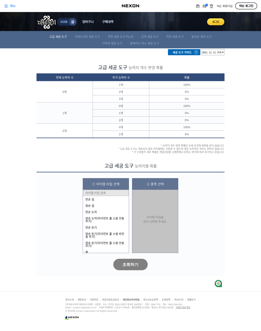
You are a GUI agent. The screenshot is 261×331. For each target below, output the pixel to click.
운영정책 (166, 299)
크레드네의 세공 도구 (87, 36)
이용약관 (94, 299)
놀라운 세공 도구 (201, 36)
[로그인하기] (216, 21)
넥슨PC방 (178, 299)
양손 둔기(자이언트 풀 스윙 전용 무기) (104, 244)
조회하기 (130, 264)
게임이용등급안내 (110, 299)
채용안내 (82, 299)
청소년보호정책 (150, 299)
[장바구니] (88, 21)
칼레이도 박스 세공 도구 (144, 43)
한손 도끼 (91, 212)
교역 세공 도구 (150, 36)
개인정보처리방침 (131, 299)
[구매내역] (108, 21)
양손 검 (89, 206)
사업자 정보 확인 (183, 307)
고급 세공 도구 (58, 36)
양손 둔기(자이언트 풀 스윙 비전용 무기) (104, 235)
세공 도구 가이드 (182, 52)
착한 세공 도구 (175, 36)
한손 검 (89, 199)
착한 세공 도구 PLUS (120, 36)
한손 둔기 (91, 227)
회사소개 (69, 299)
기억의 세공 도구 (112, 43)
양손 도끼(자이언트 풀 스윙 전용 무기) (104, 219)
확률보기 (191, 299)
